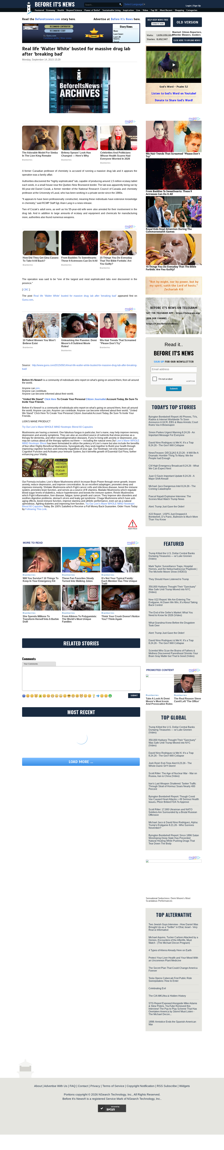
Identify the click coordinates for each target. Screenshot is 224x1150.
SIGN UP (159, 361)
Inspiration (128, 10)
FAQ (73, 1086)
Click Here (50, 399)
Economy (50, 10)
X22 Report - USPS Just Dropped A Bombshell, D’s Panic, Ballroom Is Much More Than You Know (173, 517)
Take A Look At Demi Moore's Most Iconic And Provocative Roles (159, 701)
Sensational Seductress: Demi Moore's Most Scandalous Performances (168, 899)
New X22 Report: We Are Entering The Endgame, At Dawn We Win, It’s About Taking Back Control (173, 602)
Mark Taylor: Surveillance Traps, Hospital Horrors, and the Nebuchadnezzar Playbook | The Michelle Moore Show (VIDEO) (173, 569)
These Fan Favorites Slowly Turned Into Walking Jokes (78, 579)
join (38, 388)
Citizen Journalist (96, 399)
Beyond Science (74, 10)
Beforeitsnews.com (47, 19)
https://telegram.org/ (188, 313)
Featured (39, 10)
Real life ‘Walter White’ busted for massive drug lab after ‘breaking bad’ (75, 296)
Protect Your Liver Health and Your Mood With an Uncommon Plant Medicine (173, 959)
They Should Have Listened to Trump (169, 579)
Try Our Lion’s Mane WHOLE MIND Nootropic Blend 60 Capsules (57, 427)
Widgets (184, 1086)
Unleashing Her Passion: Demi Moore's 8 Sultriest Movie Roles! (79, 343)
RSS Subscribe (167, 1086)
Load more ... (81, 761)
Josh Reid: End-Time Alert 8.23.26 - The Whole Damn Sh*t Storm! (170, 764)
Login (188, 6)
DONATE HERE (158, 24)
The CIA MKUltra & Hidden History (167, 996)
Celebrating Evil (157, 988)
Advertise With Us (55, 1086)
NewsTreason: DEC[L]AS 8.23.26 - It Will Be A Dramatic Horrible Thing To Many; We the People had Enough (173, 456)
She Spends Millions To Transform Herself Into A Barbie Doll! (41, 619)
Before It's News (55, 4)
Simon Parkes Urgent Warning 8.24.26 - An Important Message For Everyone (172, 433)
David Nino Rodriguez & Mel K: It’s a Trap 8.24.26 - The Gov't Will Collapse (171, 444)
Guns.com (27, 299)
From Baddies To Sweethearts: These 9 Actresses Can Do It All (79, 259)
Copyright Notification (141, 1086)
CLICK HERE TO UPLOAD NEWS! (187, 40)
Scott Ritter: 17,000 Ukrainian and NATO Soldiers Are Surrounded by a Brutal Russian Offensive (173, 812)
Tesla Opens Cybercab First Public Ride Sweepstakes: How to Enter (170, 979)
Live (138, 10)
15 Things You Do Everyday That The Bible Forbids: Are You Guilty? (116, 260)
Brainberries (28, 265)
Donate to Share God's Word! (174, 100)
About (38, 1086)
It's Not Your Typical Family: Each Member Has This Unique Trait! (119, 581)
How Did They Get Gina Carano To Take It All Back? (41, 259)
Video (145, 10)
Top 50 (154, 10)
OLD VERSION (187, 22)
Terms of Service (113, 1086)
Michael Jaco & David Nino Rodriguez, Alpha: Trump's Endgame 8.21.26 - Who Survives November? (173, 825)
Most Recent (166, 10)
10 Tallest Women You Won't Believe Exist (39, 342)
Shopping (179, 10)
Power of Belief (92, 10)
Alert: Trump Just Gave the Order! (166, 506)
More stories (66, 38)
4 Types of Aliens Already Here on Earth (170, 950)
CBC (26, 289)
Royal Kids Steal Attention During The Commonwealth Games (169, 230)
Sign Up (197, 6)
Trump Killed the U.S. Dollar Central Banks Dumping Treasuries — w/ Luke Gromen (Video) (172, 556)
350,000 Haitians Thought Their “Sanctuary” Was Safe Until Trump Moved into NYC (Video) (172, 589)
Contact (83, 1086)
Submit (174, 388)
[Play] (174, 65)
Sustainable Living (111, 10)
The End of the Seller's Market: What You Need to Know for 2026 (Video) (171, 614)
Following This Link (35, 509)
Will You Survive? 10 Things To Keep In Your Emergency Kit (41, 579)
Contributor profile (51, 38)
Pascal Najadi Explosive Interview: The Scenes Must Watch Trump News (170, 497)
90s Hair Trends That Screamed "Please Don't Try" (118, 342)
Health (60, 10)
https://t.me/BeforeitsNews (162, 323)
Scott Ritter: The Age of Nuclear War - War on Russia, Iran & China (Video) (173, 774)
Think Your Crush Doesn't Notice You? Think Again (120, 617)
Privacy (95, 1086)
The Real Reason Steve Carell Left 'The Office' (187, 700)
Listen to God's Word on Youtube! (173, 93)
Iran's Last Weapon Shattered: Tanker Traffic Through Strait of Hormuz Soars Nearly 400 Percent (172, 786)
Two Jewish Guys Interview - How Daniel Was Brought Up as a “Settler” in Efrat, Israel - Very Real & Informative (173, 927)
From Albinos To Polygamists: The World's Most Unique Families (79, 619)
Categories (191, 10)
